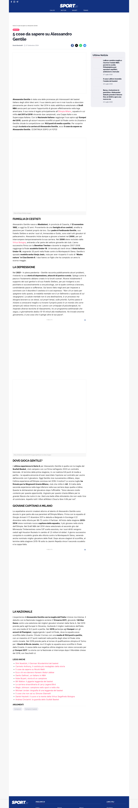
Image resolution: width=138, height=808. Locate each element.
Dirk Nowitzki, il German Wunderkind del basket (36, 663)
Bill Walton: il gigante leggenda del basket (34, 681)
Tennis (85, 10)
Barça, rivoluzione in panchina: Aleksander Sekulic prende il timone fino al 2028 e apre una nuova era (112, 94)
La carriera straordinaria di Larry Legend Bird (35, 684)
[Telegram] (17, 2)
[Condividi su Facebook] (72, 45)
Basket (74, 10)
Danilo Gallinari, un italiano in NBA (30, 675)
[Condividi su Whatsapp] (80, 45)
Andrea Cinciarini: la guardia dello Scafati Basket (37, 699)
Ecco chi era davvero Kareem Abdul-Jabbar (34, 672)
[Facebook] (12, 2)
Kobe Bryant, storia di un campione (31, 678)
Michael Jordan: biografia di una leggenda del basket (39, 690)
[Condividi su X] (76, 45)
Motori (63, 10)
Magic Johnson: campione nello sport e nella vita (37, 687)
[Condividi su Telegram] (84, 45)
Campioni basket (31, 709)
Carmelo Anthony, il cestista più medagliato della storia (40, 666)
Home (14, 25)
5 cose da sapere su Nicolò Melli (30, 669)
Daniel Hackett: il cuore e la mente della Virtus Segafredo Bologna (45, 696)
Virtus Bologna (19, 242)
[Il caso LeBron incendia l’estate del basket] (97, 82)
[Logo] (69, 6)
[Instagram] (14, 2)
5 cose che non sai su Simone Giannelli (33, 693)
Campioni (17, 709)
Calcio (52, 10)
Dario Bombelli (18, 45)
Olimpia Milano (64, 111)
